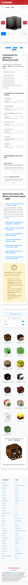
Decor (3, 490)
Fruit (3, 553)
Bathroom (17, 551)
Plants (3, 493)
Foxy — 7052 (20, 395)
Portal (16, 513)
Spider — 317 (8, 395)
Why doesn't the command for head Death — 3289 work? (14, 223)
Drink (16, 510)
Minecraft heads (13, 572)
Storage (17, 495)
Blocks (3, 505)
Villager (3, 540)
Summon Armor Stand (8, 80)
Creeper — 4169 (7, 355)
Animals (4, 503)
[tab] (3, 33)
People (3, 488)
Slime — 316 (20, 355)
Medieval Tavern (18, 538)
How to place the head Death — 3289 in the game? (15, 234)
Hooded (15, 47)
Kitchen (3, 520)
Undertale (17, 540)
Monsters (4, 498)
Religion (14, 49)
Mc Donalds (17, 518)
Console (17, 525)
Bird (16, 555)
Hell (16, 523)
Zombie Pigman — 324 (20, 408)
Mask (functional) (6, 513)
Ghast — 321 (7, 421)
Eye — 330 (7, 408)
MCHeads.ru (15, 568)
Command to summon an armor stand (13, 114)
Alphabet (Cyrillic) (18, 553)
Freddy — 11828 (7, 342)
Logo (3, 518)
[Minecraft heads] (6, 2)
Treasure (4, 528)
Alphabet (4, 483)
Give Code (5, 77)
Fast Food (4, 548)
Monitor (16, 488)
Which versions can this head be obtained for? (15, 228)
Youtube (17, 493)
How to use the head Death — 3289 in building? (14, 252)
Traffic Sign (17, 528)
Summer (17, 543)
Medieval (4, 545)
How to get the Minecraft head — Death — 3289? (15, 204)
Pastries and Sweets (6, 555)
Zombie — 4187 (7, 434)
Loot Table (5, 87)
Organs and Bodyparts (20, 530)
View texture (15, 318)
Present (4, 510)
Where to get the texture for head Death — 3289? (14, 246)
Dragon (16, 533)
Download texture (15, 314)
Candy (16, 548)
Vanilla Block (5, 538)
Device (16, 490)
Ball (3, 523)
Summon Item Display (8, 82)
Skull (21, 47)
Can (16, 545)
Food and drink (5, 485)
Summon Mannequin (8, 85)
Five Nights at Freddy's (20, 485)
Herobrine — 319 (20, 342)
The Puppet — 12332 (20, 382)
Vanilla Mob (4, 530)
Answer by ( (11, 177)
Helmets (4, 508)
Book (3, 525)
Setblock (11, 77)
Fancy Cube (4, 551)
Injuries (16, 535)
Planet (16, 503)
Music (3, 558)
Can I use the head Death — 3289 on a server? (14, 240)
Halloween (8, 47)
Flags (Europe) (18, 520)
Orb (16, 483)
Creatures (4, 495)
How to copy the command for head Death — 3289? (15, 257)
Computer (17, 500)
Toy (16, 505)
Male (3, 535)
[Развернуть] (18, 101)
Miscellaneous (5, 500)
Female (3, 543)
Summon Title (17, 85)
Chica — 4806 (20, 369)
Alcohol (3, 515)
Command (7, 98)
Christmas (17, 498)
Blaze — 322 (20, 421)
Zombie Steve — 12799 (7, 382)
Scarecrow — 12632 (7, 369)
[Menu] (25, 2)
